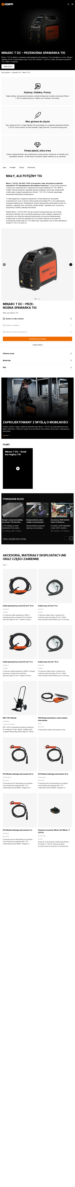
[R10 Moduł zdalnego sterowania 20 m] (20, 754)
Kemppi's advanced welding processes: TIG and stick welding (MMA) (12, 522)
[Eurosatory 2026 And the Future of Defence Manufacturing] (62, 510)
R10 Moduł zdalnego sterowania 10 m (53, 774)
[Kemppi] (7, 4)
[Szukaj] (68, 4)
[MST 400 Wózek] (20, 698)
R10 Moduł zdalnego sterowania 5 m (17, 830)
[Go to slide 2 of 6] (4, 435)
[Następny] (71, 264)
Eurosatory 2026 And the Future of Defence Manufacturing (60, 522)
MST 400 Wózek (9, 718)
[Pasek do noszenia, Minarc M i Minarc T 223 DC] (55, 810)
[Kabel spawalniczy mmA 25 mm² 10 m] (20, 586)
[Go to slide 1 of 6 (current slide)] (3, 435)
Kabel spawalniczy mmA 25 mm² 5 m (18, 662)
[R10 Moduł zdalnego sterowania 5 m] (20, 810)
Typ (4, 565)
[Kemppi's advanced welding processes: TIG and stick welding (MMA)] (13, 510)
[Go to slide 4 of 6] (7, 435)
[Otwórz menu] (72, 4)
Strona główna (5, 72)
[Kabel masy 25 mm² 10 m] (55, 642)
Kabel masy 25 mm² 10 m (48, 662)
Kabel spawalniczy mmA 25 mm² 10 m (18, 606)
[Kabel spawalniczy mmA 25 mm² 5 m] (20, 642)
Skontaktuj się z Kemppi (37, 339)
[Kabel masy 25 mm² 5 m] (55, 586)
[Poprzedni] (4, 264)
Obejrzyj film (8, 66)
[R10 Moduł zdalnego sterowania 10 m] (55, 754)
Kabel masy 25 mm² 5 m (48, 606)
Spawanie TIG (16, 72)
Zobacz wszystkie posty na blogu (14, 539)
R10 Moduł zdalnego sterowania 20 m (18, 774)
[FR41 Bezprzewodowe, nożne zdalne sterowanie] (55, 698)
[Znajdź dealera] (37, 345)
